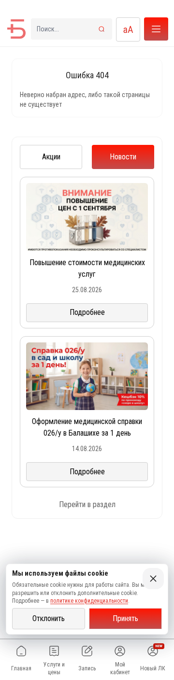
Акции (51, 156)
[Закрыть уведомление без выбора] (153, 578)
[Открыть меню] (156, 29)
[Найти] (101, 29)
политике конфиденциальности (89, 600)
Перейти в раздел (87, 504)
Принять (125, 618)
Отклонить (48, 618)
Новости (123, 156)
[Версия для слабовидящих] (128, 29)
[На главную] (16, 29)
